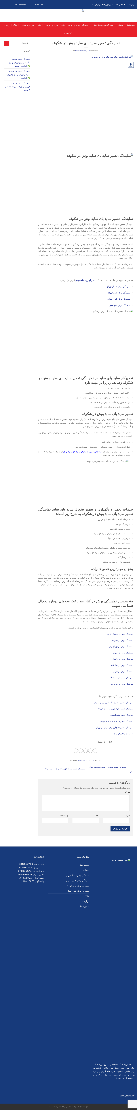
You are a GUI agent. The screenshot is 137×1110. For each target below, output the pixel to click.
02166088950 (25, 874)
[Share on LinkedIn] (76, 751)
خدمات (120, 25)
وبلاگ (15, 25)
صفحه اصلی (130, 25)
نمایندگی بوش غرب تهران (55, 25)
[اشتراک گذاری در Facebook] (95, 751)
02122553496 (25, 871)
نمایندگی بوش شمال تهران (103, 25)
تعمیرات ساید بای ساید (85, 760)
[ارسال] (6, 43)
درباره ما (7, 25)
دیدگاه (126, 792)
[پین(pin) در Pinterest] (81, 751)
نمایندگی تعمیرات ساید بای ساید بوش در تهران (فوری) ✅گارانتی (18, 74)
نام (128, 815)
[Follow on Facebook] (11, 5)
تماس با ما (68, 33)
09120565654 (26, 864)
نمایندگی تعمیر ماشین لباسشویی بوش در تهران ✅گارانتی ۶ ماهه (19, 62)
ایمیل (96, 815)
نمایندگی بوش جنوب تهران (78, 25)
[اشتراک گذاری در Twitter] (90, 751)
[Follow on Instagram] (8, 5)
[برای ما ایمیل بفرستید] (3, 5)
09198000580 (25, 878)
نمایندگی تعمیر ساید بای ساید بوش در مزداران (64, 768)
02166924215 (26, 867)
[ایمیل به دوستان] (85, 751)
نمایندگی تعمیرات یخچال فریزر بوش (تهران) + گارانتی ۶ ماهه (17, 86)
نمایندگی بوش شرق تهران (31, 25)
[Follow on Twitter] (6, 5)
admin (77, 51)
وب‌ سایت (64, 815)
